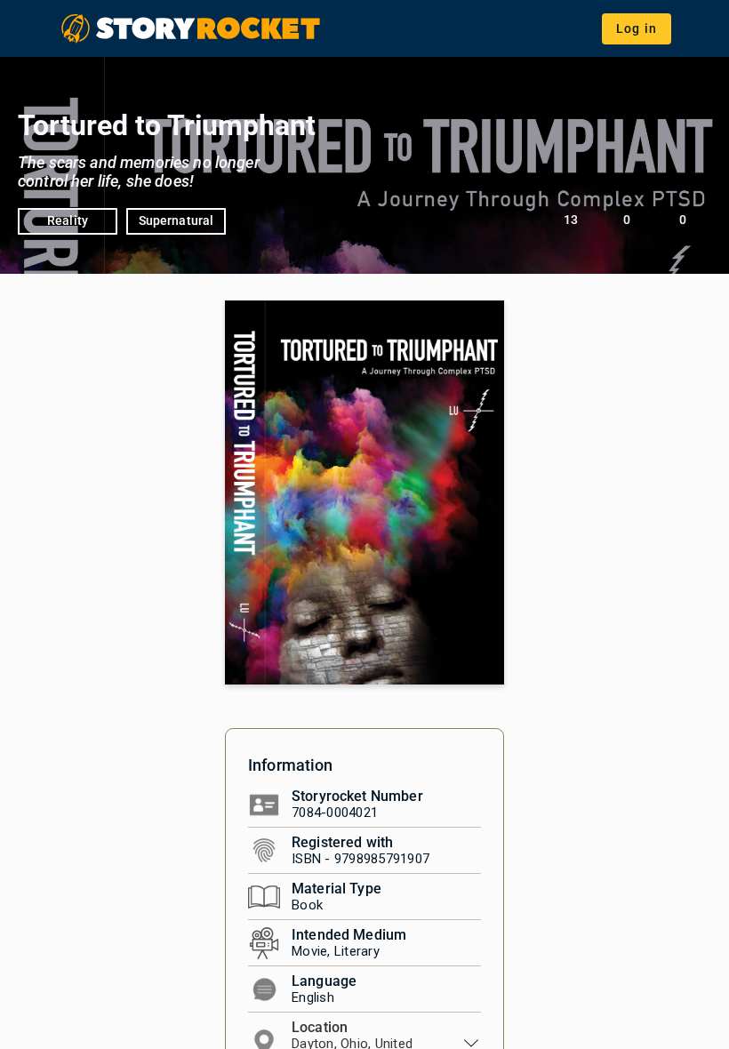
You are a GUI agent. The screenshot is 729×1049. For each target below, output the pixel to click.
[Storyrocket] (192, 28)
